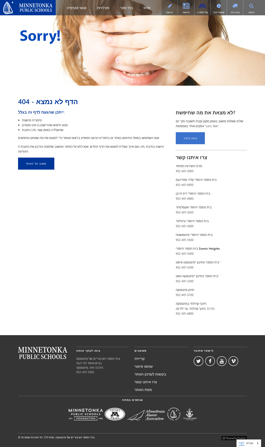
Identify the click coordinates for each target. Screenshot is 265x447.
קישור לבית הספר (42, 353)
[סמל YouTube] (222, 361)
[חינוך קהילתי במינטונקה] (173, 423)
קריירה (139, 358)
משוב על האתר (36, 163)
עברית (249, 443)
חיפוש (252, 12)
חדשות (186, 12)
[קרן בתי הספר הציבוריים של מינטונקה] (86, 423)
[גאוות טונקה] (115, 423)
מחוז (147, 7)
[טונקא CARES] (190, 423)
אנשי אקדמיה (76, 7)
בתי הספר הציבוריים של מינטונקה (25, 3)
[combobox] (248, 443)
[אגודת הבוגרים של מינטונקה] (146, 423)
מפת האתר (143, 389)
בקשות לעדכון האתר (150, 374)
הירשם (169, 12)
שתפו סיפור (143, 366)
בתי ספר (126, 7)
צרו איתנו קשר (145, 381)
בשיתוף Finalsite (234, 437)
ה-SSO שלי (202, 12)
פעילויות (103, 7)
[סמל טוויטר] (198, 361)
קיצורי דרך (218, 12)
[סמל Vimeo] (233, 361)
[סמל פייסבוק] (210, 361)
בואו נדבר (235, 12)
